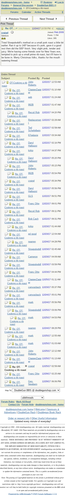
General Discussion (23, 5)
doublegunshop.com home (19, 409)
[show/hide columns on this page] (62, 12)
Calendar (26, 12)
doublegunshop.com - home (15, 2)
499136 (60, 28)
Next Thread (47, 18)
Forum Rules (7, 401)
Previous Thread (18, 18)
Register (47, 2)
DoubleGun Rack (27, 412)
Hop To (8, 390)
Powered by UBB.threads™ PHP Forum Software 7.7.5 (32, 494)
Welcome (40, 409)
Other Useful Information (44, 418)
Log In (60, 2)
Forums (5, 5)
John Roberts (24, 28)
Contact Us (14, 404)
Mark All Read (23, 401)
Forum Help (28, 404)
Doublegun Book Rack (49, 412)
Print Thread (7, 23)
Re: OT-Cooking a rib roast (14, 92)
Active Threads (42, 12)
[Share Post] (52, 29)
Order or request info (18, 418)
